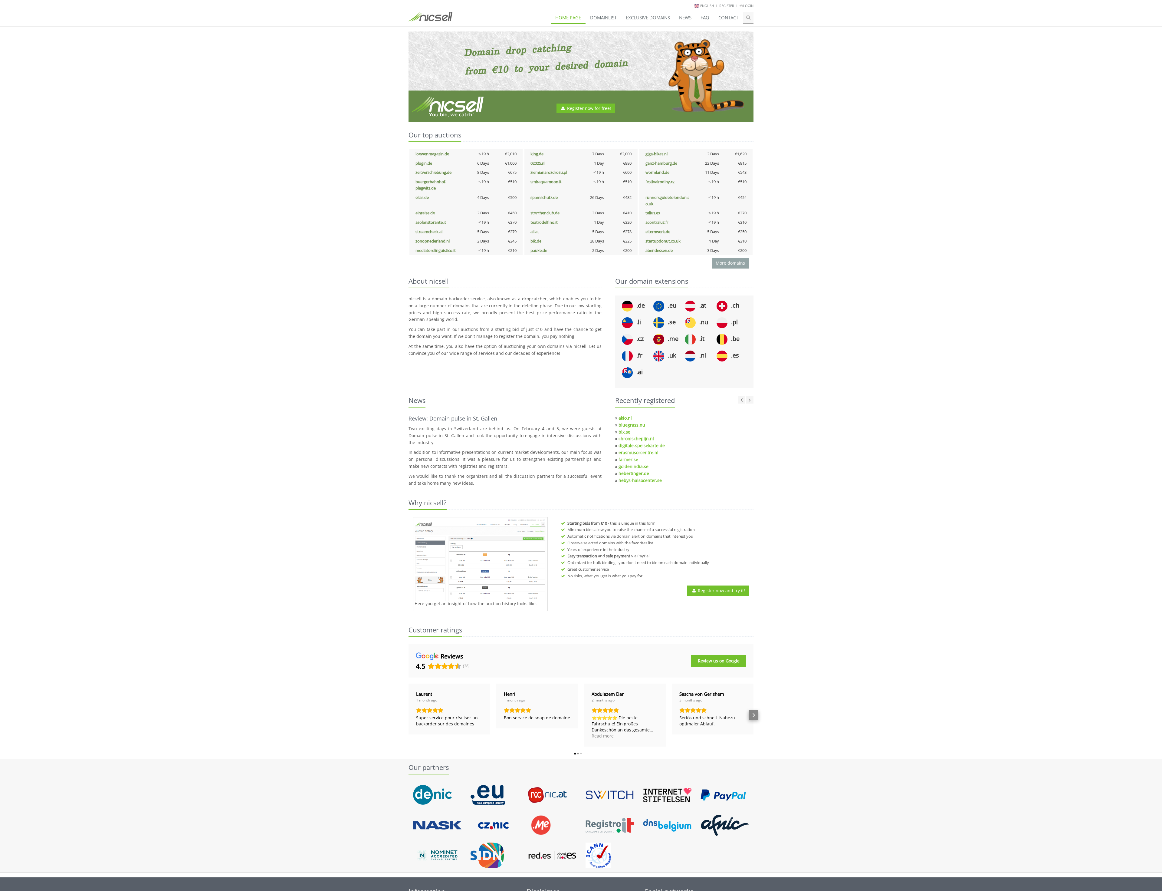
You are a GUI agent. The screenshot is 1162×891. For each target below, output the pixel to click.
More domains (730, 263)
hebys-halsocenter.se (640, 480)
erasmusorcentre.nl (638, 452)
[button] (408, 715)
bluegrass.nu (632, 425)
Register (726, 5)
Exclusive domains (648, 18)
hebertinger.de (634, 473)
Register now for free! (588, 108)
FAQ (705, 18)
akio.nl (625, 418)
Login (747, 5)
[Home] (430, 19)
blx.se (624, 432)
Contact (728, 18)
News (685, 18)
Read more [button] (603, 736)
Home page (568, 18)
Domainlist (603, 18)
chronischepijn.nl (636, 438)
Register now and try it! (721, 590)
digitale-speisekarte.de (642, 445)
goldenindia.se (633, 466)
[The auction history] (480, 560)
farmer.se (628, 459)
